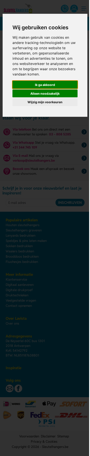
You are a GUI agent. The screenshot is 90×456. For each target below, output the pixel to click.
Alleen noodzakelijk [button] (45, 93)
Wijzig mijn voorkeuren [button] (45, 102)
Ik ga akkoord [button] (45, 85)
